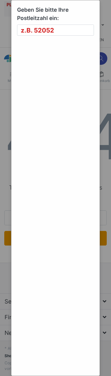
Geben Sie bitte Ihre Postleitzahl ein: (43, 14)
